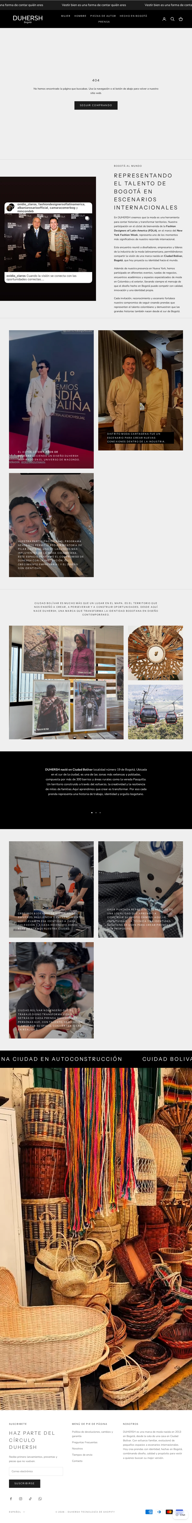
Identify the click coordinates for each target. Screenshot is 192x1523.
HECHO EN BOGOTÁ (133, 15)
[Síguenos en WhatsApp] (40, 1499)
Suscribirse (24, 1483)
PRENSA (104, 21)
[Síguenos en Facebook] (11, 1499)
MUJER (66, 15)
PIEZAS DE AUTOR (103, 15)
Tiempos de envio (82, 1455)
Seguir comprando (96, 105)
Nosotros (77, 1448)
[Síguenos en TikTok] (30, 1499)
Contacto (77, 1461)
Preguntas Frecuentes (85, 1442)
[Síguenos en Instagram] (20, 1499)
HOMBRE (80, 15)
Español (15, 1512)
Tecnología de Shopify (98, 1512)
